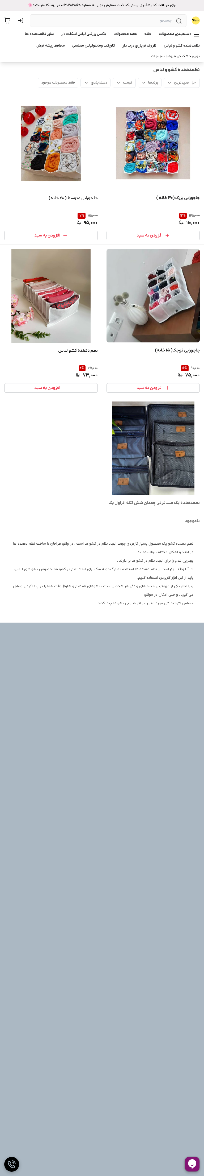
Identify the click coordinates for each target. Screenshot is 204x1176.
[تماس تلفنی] (11, 1164)
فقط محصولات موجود (58, 82)
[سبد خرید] (7, 20)
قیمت (127, 82)
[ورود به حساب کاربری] (21, 20)
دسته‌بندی (99, 82)
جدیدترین (181, 82)
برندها (153, 82)
